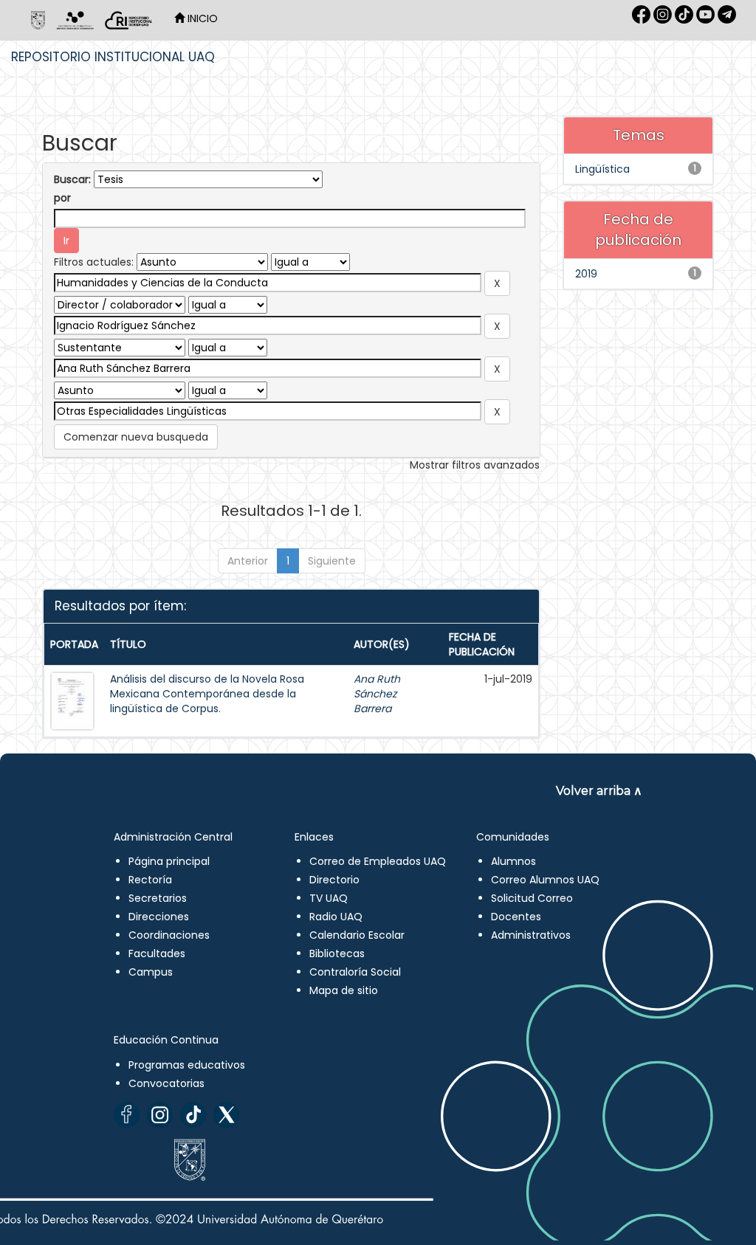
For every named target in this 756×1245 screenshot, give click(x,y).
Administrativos (531, 935)
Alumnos (513, 861)
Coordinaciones (169, 935)
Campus (150, 972)
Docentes (516, 916)
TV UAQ (328, 898)
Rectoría (150, 879)
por (62, 197)
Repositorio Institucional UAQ (113, 57)
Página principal (169, 861)
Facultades (156, 953)
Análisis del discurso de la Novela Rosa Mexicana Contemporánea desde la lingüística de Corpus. (207, 694)
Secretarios (157, 898)
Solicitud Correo (532, 898)
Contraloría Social (355, 972)
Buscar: (72, 179)
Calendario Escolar (357, 935)
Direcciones (158, 916)
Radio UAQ (335, 916)
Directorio (334, 879)
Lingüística (602, 169)
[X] (226, 1115)
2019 (586, 273)
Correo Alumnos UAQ (545, 879)
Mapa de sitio (343, 990)
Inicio (201, 18)
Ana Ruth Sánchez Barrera (377, 694)
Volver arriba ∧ (599, 791)
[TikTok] (193, 1115)
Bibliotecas (337, 953)
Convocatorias (166, 1083)
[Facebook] (127, 1115)
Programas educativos (186, 1065)
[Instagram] (160, 1115)
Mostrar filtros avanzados (475, 465)
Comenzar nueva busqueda (135, 437)
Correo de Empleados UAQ (377, 861)
